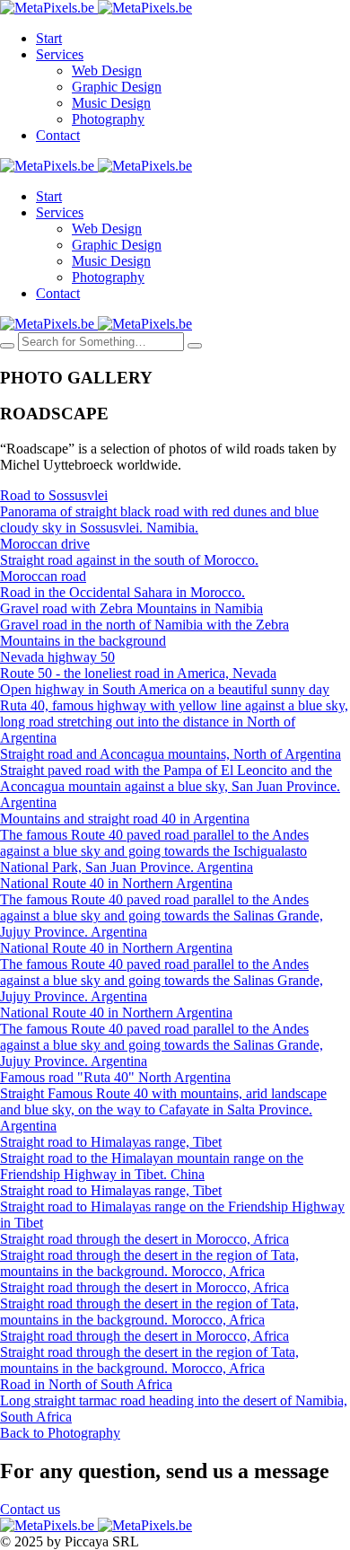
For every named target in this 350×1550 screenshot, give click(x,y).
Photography (108, 119)
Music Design (111, 102)
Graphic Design (117, 86)
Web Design (107, 70)
